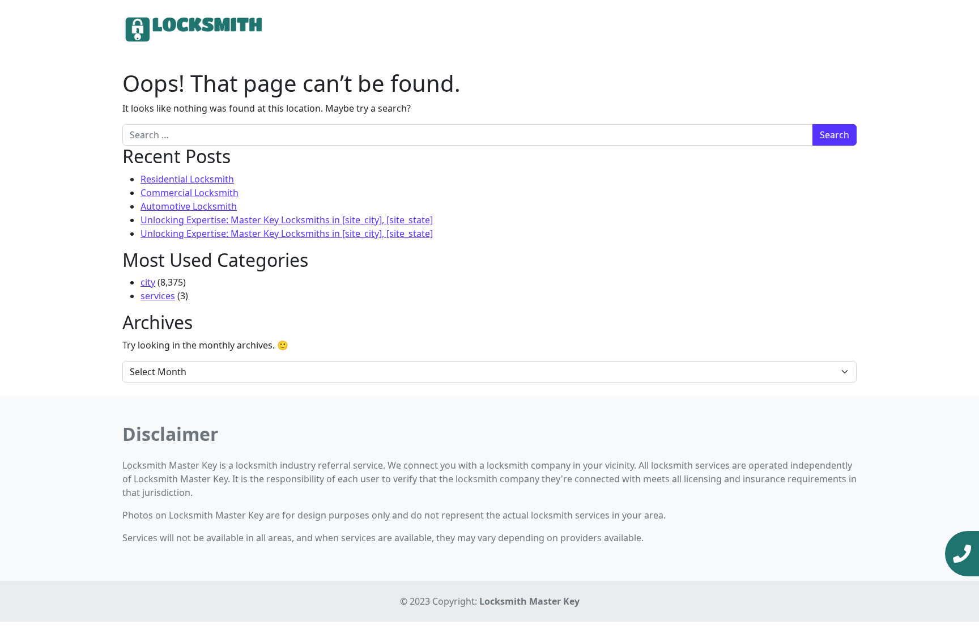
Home (664, 28)
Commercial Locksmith (190, 192)
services (158, 296)
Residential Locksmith (187, 179)
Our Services (713, 28)
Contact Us (828, 28)
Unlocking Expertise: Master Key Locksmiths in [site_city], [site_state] (287, 220)
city (148, 282)
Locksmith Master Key (529, 601)
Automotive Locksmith (189, 206)
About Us (776, 28)
